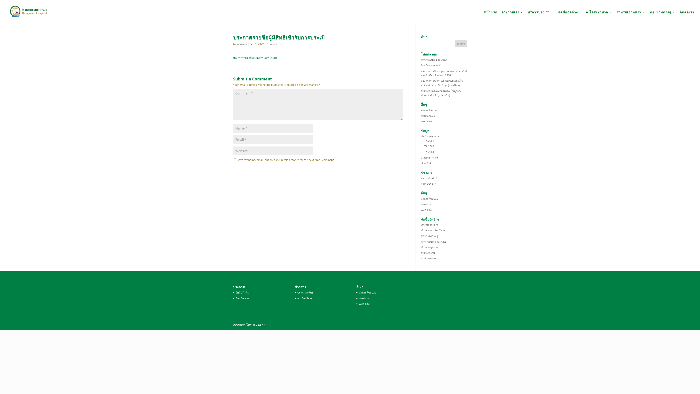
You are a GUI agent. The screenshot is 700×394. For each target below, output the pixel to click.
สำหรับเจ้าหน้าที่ (629, 12)
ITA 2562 (429, 140)
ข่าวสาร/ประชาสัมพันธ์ (434, 59)
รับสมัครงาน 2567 (431, 65)
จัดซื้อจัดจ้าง (568, 12)
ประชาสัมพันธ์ (429, 178)
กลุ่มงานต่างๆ (660, 12)
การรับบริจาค (428, 183)
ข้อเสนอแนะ (428, 115)
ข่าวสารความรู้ (429, 236)
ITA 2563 (429, 146)
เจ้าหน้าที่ (426, 163)
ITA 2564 (429, 152)
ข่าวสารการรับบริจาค (433, 230)
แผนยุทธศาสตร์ (429, 157)
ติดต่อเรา (687, 12)
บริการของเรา (539, 12)
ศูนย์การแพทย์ (429, 258)
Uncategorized (430, 225)
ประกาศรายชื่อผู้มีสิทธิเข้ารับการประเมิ (255, 57)
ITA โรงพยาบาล (595, 12)
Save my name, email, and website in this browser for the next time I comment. (286, 160)
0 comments (274, 44)
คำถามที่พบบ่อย (429, 110)
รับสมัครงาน (428, 253)
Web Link (426, 121)
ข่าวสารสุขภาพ (429, 247)
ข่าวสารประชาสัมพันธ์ (433, 241)
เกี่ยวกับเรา (510, 12)
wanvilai (242, 44)
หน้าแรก (490, 12)
